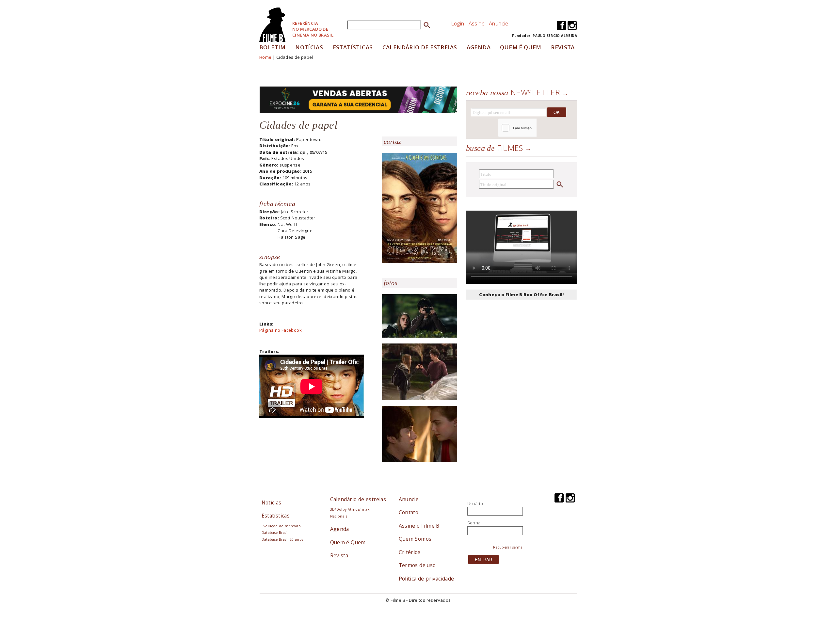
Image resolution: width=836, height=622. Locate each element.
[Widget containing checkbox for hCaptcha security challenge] (535, 128)
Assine (477, 23)
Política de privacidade (426, 578)
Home (265, 57)
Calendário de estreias (358, 499)
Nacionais (338, 516)
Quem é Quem (348, 542)
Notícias (309, 47)
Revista (563, 47)
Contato (409, 512)
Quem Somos (415, 538)
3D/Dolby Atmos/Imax (349, 509)
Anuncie (498, 23)
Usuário (475, 503)
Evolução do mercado (281, 526)
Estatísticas (353, 47)
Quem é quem (520, 47)
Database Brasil (275, 532)
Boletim (272, 47)
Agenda (478, 47)
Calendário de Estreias (419, 47)
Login (457, 23)
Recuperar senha (508, 547)
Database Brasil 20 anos (282, 539)
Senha (474, 523)
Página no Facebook (280, 330)
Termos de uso (417, 565)
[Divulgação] (419, 207)
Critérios (410, 552)
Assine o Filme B (419, 525)
